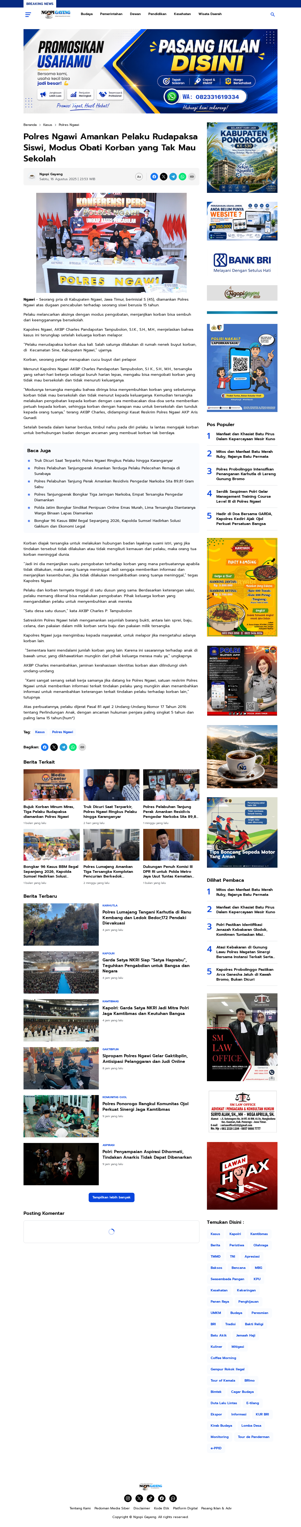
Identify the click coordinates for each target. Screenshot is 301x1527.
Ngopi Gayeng (144, 1517)
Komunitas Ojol (115, 1097)
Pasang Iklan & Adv (216, 1508)
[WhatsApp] (182, 176)
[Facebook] (154, 176)
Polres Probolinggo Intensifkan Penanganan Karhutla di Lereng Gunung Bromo (246, 474)
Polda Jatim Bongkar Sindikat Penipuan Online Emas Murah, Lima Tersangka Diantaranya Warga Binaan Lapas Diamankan (114, 510)
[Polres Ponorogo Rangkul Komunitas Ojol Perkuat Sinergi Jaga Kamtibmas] (61, 1116)
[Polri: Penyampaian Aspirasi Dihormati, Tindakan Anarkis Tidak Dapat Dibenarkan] (61, 1164)
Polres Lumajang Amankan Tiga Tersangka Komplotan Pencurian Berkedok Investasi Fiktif (108, 871)
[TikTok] (150, 1498)
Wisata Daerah (210, 14)
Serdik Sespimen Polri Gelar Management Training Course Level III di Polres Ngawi (243, 496)
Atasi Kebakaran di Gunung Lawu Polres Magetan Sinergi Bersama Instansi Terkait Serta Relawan (244, 952)
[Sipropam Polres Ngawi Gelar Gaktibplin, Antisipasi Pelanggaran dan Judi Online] (61, 1068)
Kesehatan (182, 14)
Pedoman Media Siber (112, 1508)
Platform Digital (185, 1508)
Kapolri (109, 953)
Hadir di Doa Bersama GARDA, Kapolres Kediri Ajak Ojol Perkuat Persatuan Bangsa (244, 519)
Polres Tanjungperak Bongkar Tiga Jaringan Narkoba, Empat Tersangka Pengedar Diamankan (108, 497)
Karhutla (110, 905)
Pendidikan (157, 14)
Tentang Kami (80, 1508)
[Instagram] (128, 1498)
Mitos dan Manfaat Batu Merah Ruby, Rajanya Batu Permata (244, 454)
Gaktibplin (111, 1049)
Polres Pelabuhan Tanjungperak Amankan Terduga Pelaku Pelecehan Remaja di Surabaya (107, 471)
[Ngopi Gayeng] (55, 14)
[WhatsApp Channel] (173, 1498)
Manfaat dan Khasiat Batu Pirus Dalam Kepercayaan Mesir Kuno (245, 437)
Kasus (40, 732)
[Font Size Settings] (139, 176)
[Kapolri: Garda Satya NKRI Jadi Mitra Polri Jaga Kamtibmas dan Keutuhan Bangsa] (61, 1020)
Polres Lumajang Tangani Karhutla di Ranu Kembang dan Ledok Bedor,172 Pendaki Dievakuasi (147, 917)
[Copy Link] (192, 176)
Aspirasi (109, 1145)
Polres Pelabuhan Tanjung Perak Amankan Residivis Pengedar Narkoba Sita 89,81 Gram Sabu (114, 484)
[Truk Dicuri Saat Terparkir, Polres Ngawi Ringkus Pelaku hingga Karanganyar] (111, 785)
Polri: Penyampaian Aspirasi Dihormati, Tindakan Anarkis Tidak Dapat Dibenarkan (147, 1154)
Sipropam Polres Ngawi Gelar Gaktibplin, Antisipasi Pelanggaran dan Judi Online (145, 1058)
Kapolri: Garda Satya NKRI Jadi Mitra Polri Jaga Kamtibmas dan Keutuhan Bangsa (146, 1010)
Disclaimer (142, 1508)
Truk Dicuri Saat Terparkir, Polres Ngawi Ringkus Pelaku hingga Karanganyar (103, 460)
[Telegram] (173, 176)
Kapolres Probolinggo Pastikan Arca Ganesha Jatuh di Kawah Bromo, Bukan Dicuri (244, 974)
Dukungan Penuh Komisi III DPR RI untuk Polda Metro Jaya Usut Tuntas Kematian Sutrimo (168, 871)
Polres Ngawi (62, 732)
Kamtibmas (111, 1001)
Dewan (135, 14)
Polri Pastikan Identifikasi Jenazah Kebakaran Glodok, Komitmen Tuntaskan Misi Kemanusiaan (242, 929)
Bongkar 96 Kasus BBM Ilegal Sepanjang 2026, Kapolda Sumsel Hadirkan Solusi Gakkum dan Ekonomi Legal (107, 523)
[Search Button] (272, 14)
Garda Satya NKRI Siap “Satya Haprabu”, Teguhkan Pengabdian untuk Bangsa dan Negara (146, 965)
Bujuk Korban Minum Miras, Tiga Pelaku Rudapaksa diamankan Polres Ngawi (49, 811)
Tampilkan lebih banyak (111, 1197)
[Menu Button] (28, 14)
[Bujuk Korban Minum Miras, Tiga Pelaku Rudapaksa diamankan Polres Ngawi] (52, 785)
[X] (163, 176)
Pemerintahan (111, 14)
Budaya (87, 14)
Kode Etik (161, 1508)
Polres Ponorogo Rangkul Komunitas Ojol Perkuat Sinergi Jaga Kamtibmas (146, 1106)
